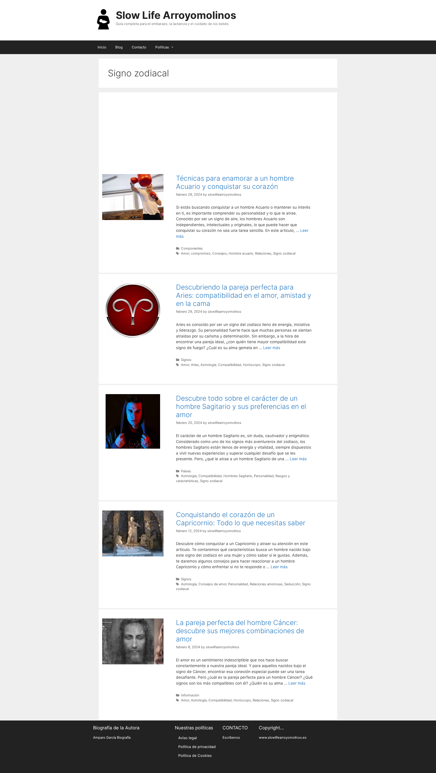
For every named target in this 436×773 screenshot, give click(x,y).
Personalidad (264, 476)
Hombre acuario (241, 253)
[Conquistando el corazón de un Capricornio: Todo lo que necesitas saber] (133, 555)
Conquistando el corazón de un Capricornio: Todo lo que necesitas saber (240, 518)
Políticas (162, 47)
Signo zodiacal (284, 253)
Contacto (139, 47)
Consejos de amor (212, 584)
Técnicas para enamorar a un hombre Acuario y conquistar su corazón (235, 182)
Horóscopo (251, 365)
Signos (186, 360)
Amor (185, 253)
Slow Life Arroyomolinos (176, 15)
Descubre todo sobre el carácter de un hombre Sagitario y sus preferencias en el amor (241, 406)
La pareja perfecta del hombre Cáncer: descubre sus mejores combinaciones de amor (240, 630)
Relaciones (263, 253)
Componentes (192, 248)
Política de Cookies (195, 755)
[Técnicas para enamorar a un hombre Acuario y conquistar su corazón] (133, 218)
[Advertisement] (218, 131)
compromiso (201, 253)
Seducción (292, 584)
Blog (119, 47)
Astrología (208, 365)
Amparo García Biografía (112, 737)
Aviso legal (187, 737)
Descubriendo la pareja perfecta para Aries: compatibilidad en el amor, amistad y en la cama (243, 295)
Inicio (102, 47)
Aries (195, 365)
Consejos (219, 253)
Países (186, 471)
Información (190, 695)
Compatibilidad (229, 365)
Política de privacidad (197, 746)
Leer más (271, 347)
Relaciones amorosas (266, 584)
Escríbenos (231, 737)
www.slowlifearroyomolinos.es (283, 737)
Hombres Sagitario (237, 476)
